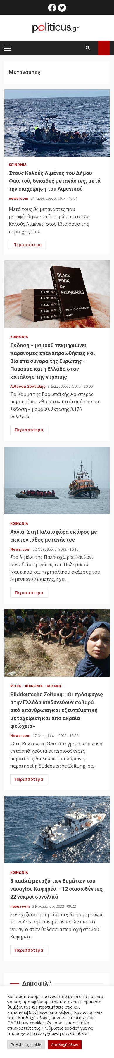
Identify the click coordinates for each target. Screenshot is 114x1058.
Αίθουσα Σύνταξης (28, 386)
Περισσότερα (27, 244)
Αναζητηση (104, 48)
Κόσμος (54, 685)
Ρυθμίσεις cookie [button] (26, 1044)
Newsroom (20, 549)
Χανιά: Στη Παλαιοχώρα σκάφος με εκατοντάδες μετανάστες (57, 480)
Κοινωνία (18, 164)
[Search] (88, 48)
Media (16, 685)
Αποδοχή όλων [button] (64, 1044)
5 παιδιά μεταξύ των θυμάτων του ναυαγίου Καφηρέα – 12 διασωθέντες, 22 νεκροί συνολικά (57, 829)
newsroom (19, 198)
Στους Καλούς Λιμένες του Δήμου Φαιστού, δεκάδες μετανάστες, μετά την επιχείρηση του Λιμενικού (57, 123)
